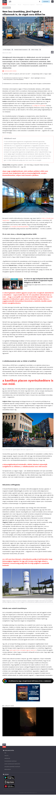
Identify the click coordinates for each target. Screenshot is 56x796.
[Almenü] (10, 1)
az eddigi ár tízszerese (39, 105)
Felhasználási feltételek (11, 761)
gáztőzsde (39, 4)
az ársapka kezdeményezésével (19, 226)
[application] (28, 721)
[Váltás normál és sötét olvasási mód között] (39, 1)
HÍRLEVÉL (7, 755)
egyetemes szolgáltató (29, 4)
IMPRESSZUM (7, 758)
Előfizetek (45, 1)
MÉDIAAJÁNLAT (8, 769)
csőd (20, 4)
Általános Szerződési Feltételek (12, 766)
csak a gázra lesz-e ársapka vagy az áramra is (22, 650)
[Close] (51, 731)
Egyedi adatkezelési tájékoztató (12, 763)
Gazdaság (6, 7)
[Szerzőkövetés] (12, 50)
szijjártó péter (12, 4)
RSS (5, 752)
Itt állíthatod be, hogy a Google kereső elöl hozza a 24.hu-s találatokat (29, 681)
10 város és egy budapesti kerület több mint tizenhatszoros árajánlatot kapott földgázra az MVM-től (38, 280)
